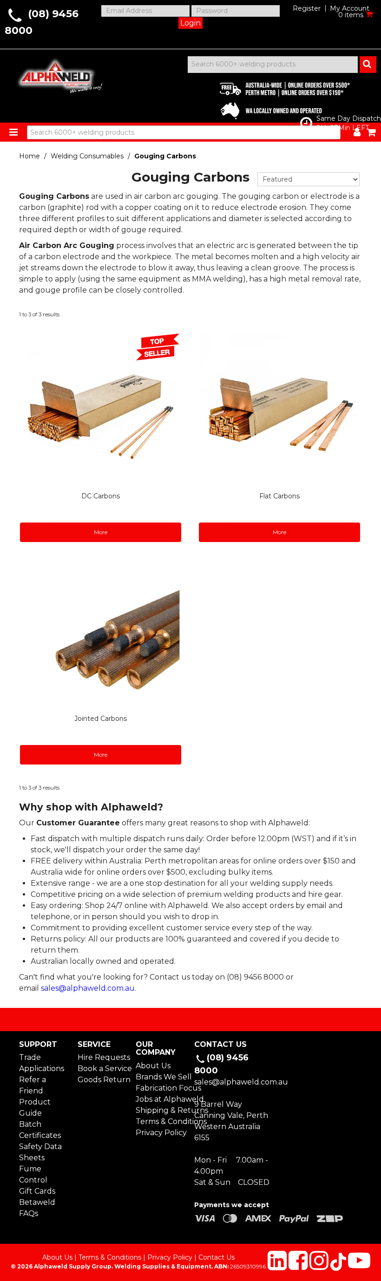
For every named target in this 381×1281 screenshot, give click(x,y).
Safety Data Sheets (40, 1152)
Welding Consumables (87, 156)
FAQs (28, 1213)
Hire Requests (103, 1057)
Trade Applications (41, 1063)
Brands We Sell (161, 1076)
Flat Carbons (279, 496)
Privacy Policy (161, 1132)
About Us (153, 1065)
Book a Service (103, 1068)
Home (29, 156)
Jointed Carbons (100, 718)
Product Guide (35, 1108)
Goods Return (103, 1079)
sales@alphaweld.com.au (88, 988)
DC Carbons (100, 496)
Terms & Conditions (161, 1121)
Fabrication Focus (161, 1088)
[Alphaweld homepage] (55, 73)
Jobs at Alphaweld (161, 1099)
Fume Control (33, 1174)
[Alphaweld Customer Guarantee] (277, 98)
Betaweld (37, 1202)
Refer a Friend (32, 1085)
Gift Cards (37, 1191)
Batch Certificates (40, 1130)
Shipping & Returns (161, 1110)
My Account (349, 8)
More (100, 532)
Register (307, 8)
